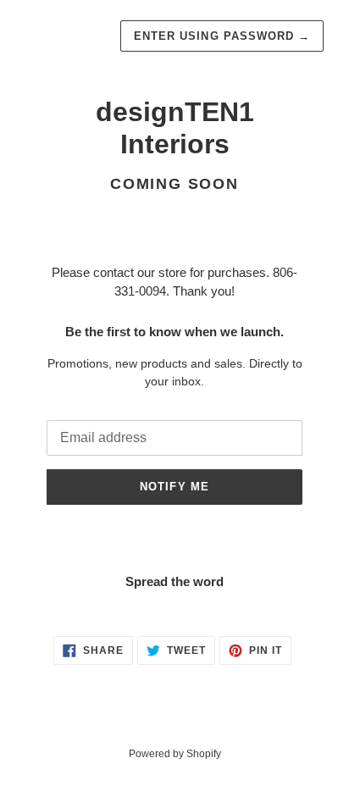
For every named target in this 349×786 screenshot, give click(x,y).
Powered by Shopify (175, 754)
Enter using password (222, 36)
